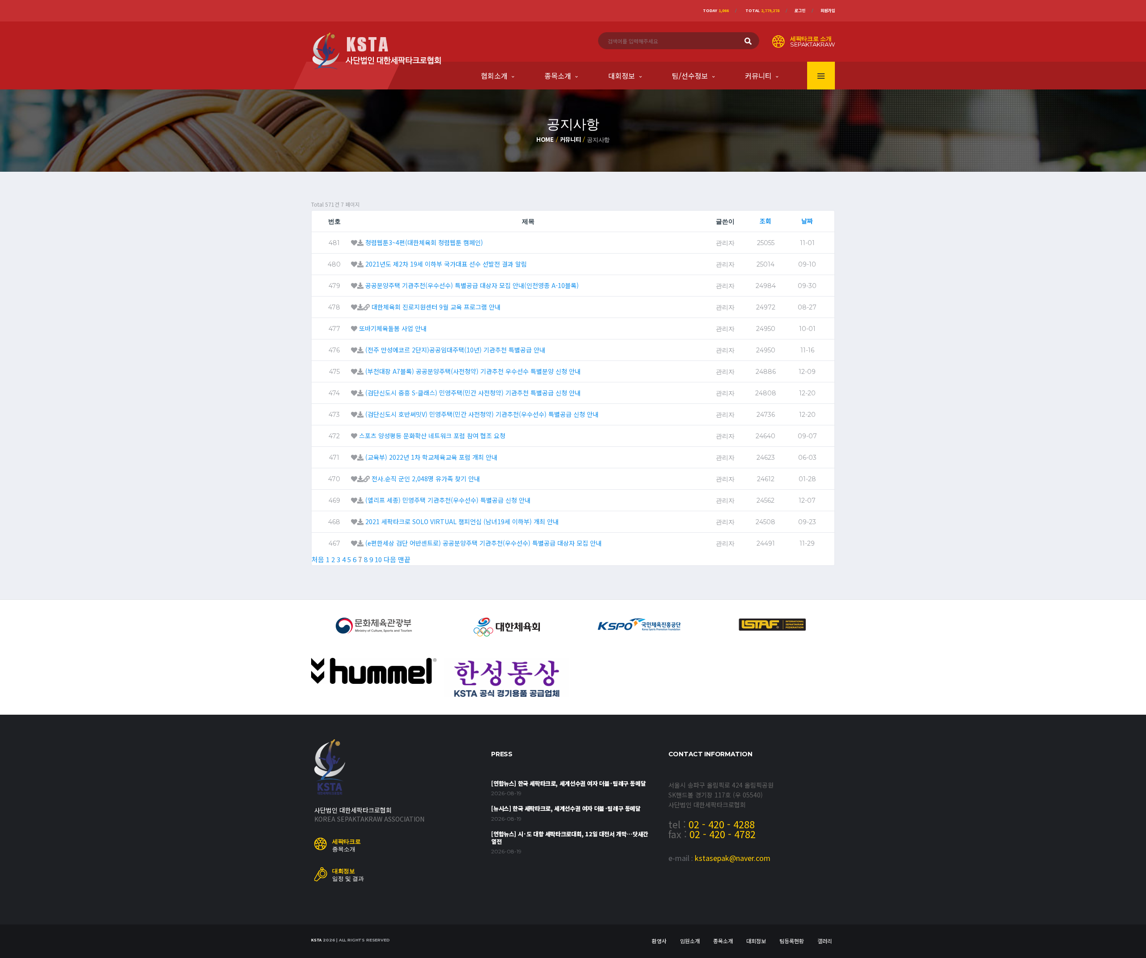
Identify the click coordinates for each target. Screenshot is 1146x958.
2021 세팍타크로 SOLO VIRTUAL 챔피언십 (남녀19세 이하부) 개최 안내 (462, 521)
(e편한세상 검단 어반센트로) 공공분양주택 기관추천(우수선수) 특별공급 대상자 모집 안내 (483, 542)
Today (716, 10)
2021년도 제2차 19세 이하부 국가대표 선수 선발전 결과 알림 (446, 263)
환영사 (659, 941)
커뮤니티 (758, 75)
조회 (765, 220)
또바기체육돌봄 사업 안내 (393, 328)
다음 (390, 559)
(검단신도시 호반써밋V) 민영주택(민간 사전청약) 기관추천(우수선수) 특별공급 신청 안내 (482, 414)
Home (545, 139)
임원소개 (690, 941)
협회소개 (494, 75)
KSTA (316, 940)
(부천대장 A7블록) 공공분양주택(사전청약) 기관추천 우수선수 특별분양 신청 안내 (473, 371)
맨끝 (404, 559)
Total (762, 10)
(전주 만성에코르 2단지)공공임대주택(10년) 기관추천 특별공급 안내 (455, 349)
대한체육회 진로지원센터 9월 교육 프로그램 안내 (436, 306)
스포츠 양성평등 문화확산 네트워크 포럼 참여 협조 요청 (432, 435)
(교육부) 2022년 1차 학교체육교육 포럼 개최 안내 (431, 457)
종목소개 (557, 75)
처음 (318, 559)
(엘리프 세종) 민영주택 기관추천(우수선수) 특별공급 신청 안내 (447, 500)
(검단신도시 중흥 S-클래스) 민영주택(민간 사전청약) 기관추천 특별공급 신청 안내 (473, 392)
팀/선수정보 (690, 75)
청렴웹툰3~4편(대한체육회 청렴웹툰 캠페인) (424, 242)
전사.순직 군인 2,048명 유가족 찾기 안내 (426, 478)
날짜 (807, 220)
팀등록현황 (791, 941)
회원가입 (828, 10)
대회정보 (621, 75)
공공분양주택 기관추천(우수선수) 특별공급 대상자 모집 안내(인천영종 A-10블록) (472, 285)
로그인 (800, 10)
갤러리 (824, 941)
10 (378, 559)
